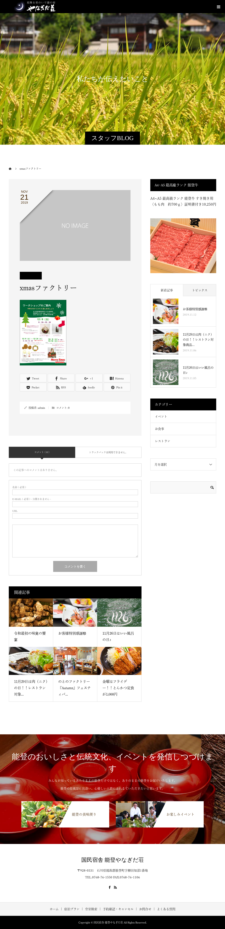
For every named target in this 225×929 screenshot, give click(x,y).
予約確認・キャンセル (118, 909)
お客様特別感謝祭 (72, 633)
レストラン (162, 441)
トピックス (199, 290)
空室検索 (91, 909)
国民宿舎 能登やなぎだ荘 (112, 860)
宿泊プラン (72, 909)
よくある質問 (166, 909)
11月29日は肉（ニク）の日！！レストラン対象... (30, 688)
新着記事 (167, 290)
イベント (161, 416)
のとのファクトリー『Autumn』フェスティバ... (74, 688)
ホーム (54, 909)
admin (41, 407)
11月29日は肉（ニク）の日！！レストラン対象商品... (198, 340)
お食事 (159, 428)
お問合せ (145, 909)
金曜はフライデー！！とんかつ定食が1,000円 (118, 688)
